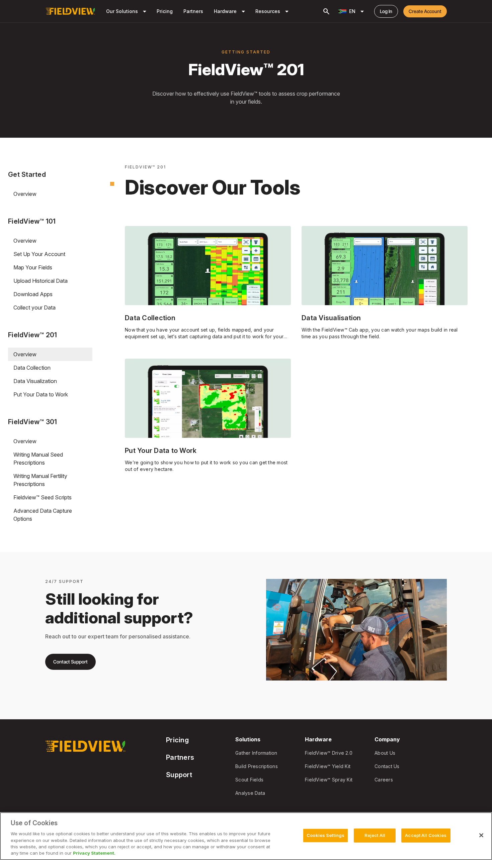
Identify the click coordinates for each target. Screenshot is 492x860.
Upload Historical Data (40, 280)
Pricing (165, 11)
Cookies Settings (325, 835)
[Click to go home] (70, 11)
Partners (193, 11)
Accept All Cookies (425, 835)
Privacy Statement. (94, 853)
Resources (273, 11)
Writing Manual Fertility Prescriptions (40, 480)
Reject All (374, 835)
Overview (24, 194)
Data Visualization (35, 381)
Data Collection (32, 367)
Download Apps (33, 294)
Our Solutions (127, 11)
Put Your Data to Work (40, 394)
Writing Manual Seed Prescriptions (38, 458)
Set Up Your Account (39, 254)
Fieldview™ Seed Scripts (42, 497)
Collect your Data (34, 307)
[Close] (481, 835)
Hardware (230, 11)
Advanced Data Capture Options (42, 514)
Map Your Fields (32, 267)
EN (357, 11)
